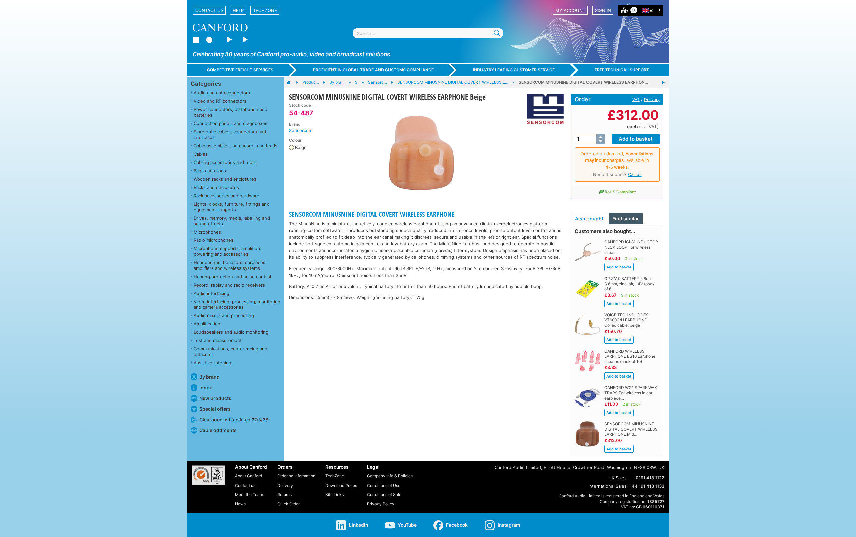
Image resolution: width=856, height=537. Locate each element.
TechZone (265, 10)
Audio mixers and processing (224, 315)
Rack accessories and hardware (226, 195)
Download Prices (341, 485)
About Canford (248, 475)
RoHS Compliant (620, 191)
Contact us (209, 10)
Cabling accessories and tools (225, 162)
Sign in (603, 10)
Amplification (207, 323)
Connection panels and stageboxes (231, 123)
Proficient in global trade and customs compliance (373, 69)
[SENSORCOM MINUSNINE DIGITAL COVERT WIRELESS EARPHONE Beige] (421, 152)
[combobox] (428, 33)
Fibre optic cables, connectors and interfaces (230, 134)
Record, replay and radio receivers (229, 285)
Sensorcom (300, 130)
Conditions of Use (383, 485)
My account (570, 10)
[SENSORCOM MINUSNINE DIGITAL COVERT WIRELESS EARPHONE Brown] (663, 82)
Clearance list (234, 419)
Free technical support (622, 69)
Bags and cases (210, 170)
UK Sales (617, 477)
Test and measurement (218, 340)
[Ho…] (292, 82)
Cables (201, 154)
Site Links (334, 494)
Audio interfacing (211, 293)
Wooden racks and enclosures (225, 179)
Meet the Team (249, 494)
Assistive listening (212, 362)
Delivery (652, 99)
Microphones (207, 232)
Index (205, 387)
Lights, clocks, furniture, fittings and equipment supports (232, 206)
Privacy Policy (380, 503)
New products (215, 398)
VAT (636, 99)
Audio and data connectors (222, 92)
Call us (635, 174)
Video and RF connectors (220, 101)
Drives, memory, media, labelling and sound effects (232, 220)
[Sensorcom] (542, 109)
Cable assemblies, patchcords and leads (235, 145)
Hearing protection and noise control (232, 276)
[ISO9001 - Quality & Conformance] (208, 475)
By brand (209, 377)
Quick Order (288, 503)
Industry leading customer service (514, 69)
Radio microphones (213, 240)
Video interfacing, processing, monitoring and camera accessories (237, 304)
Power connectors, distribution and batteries (231, 112)
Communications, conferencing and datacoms (231, 351)
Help (238, 10)
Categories (206, 83)
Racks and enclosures (216, 187)
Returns (284, 494)
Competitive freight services (240, 69)
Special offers (215, 409)
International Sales (607, 486)
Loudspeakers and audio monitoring (231, 332)
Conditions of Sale (384, 494)
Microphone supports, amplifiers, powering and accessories (228, 251)
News (240, 503)
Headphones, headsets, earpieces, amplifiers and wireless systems (230, 265)
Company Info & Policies (390, 475)
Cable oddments (218, 430)
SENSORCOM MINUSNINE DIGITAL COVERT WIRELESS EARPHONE (372, 214)
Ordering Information (296, 475)
